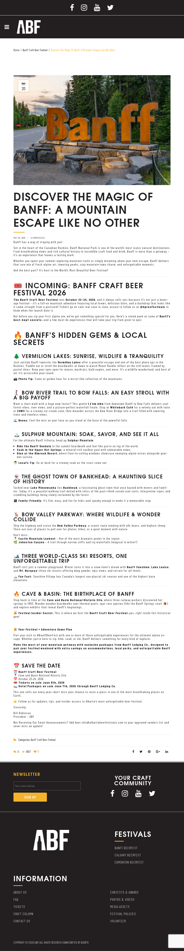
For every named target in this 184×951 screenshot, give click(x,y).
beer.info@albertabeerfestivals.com (99, 722)
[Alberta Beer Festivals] (29, 26)
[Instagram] (84, 7)
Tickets (19, 906)
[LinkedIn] (166, 751)
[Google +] (158, 751)
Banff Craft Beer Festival (35, 50)
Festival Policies (123, 914)
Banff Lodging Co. (103, 686)
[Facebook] (72, 7)
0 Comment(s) (38, 237)
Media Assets (120, 906)
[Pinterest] (149, 751)
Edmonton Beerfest (129, 862)
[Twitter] (110, 7)
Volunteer (118, 921)
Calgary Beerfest (128, 855)
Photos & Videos (122, 899)
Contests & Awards (124, 892)
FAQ (15, 899)
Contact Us (21, 921)
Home (16, 50)
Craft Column (23, 914)
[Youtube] (97, 7)
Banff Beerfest (126, 848)
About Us (20, 892)
